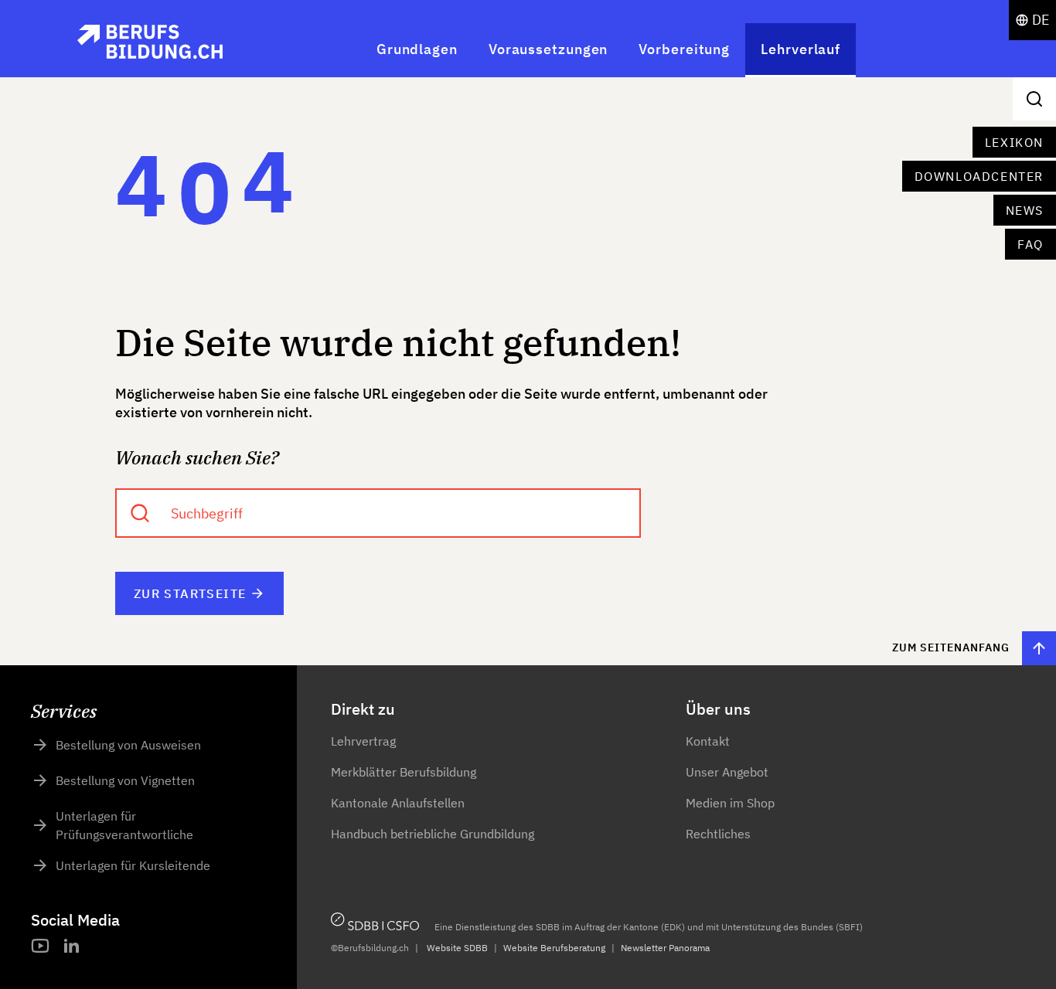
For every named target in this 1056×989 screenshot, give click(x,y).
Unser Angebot (727, 772)
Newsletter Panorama (665, 947)
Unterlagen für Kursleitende (133, 865)
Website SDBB (457, 947)
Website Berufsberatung (554, 947)
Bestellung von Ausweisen (128, 745)
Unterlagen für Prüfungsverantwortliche (124, 825)
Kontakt (708, 741)
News (1025, 210)
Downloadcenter (979, 176)
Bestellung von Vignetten (125, 780)
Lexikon (1014, 142)
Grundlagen (417, 49)
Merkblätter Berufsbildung (403, 772)
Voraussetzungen (548, 49)
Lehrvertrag (363, 741)
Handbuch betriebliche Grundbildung (432, 833)
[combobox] (378, 513)
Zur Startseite (190, 593)
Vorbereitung (684, 49)
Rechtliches (718, 833)
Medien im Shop (730, 803)
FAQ (1030, 244)
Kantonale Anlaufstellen (398, 803)
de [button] (1041, 20)
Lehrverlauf (800, 49)
